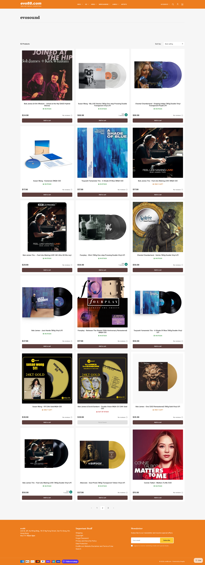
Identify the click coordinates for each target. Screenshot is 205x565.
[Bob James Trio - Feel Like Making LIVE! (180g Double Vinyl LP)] (47, 455)
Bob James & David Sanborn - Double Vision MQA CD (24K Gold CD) (102, 407)
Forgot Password (82, 538)
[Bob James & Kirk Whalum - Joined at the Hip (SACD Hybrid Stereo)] (47, 75)
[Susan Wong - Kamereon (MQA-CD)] (47, 153)
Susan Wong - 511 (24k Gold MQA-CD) (47, 407)
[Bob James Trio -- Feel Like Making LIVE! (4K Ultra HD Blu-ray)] (47, 227)
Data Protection (82, 544)
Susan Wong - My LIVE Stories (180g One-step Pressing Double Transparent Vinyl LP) (102, 105)
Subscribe (166, 540)
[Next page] (113, 508)
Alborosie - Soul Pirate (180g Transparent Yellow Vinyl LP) (102, 483)
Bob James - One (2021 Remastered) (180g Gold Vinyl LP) (158, 407)
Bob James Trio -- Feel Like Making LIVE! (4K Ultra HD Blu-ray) (47, 255)
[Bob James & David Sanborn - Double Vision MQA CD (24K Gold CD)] (102, 378)
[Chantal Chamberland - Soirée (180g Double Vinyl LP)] (158, 227)
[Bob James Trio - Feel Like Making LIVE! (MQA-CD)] (158, 153)
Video (93, 4)
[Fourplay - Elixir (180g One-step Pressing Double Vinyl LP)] (102, 227)
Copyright (79, 536)
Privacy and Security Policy (86, 541)
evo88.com (168, 561)
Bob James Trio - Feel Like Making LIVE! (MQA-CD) (158, 181)
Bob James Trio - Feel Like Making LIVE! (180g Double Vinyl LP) (47, 483)
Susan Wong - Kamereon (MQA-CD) (47, 181)
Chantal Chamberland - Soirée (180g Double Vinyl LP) (158, 255)
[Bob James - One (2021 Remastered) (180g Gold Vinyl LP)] (158, 378)
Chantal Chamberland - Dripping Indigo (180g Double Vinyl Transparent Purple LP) (157, 105)
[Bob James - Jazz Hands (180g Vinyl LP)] (47, 302)
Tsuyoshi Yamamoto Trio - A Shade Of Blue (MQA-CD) (102, 181)
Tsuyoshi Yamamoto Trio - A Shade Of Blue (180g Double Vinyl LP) (158, 331)
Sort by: (158, 44)
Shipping (79, 533)
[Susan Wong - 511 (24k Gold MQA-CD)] (47, 378)
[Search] (173, 4)
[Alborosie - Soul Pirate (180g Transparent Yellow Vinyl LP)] (102, 455)
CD (86, 4)
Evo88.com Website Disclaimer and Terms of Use (94, 546)
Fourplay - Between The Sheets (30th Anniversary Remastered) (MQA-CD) (102, 331)
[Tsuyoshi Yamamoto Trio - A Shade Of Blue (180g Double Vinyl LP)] (158, 302)
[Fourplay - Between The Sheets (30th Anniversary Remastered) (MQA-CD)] (102, 302)
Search (78, 549)
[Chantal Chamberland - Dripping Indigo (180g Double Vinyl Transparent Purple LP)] (158, 75)
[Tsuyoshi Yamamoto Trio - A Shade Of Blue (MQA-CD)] (102, 153)
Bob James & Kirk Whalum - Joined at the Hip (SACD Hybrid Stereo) (47, 105)
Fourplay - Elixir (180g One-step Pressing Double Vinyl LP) (102, 255)
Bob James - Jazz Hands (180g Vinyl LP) (47, 330)
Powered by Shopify (179, 561)
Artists (124, 4)
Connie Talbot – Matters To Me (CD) (158, 483)
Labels (114, 4)
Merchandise (103, 4)
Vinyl (79, 4)
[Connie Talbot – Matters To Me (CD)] (158, 455)
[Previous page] (91, 508)
